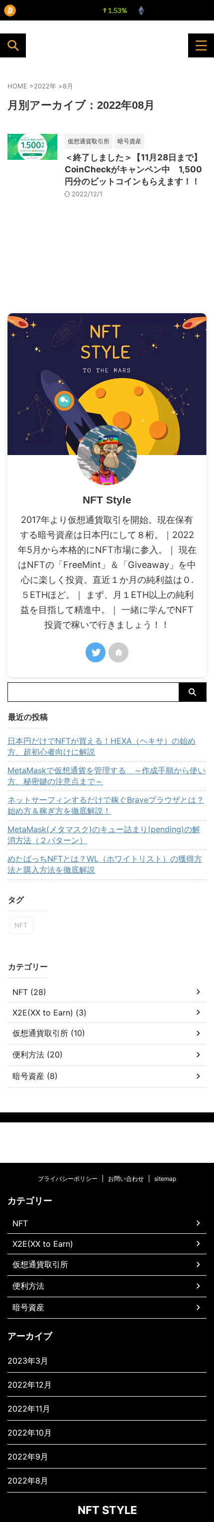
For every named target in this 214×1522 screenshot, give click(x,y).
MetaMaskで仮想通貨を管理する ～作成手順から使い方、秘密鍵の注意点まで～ (106, 775)
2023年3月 (27, 1361)
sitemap (165, 1178)
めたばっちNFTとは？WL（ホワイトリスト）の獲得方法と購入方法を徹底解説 (104, 864)
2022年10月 (29, 1433)
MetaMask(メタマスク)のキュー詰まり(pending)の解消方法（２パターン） (103, 834)
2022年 (45, 86)
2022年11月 (28, 1409)
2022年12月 (29, 1385)
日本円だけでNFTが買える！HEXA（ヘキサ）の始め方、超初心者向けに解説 (101, 746)
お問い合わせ (126, 1178)
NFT (20, 925)
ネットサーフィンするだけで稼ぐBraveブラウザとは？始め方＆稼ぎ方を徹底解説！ (105, 805)
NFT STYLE (58, 45)
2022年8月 (27, 1481)
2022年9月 (27, 1457)
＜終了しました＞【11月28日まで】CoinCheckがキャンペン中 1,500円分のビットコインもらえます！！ (133, 169)
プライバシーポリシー (68, 1178)
